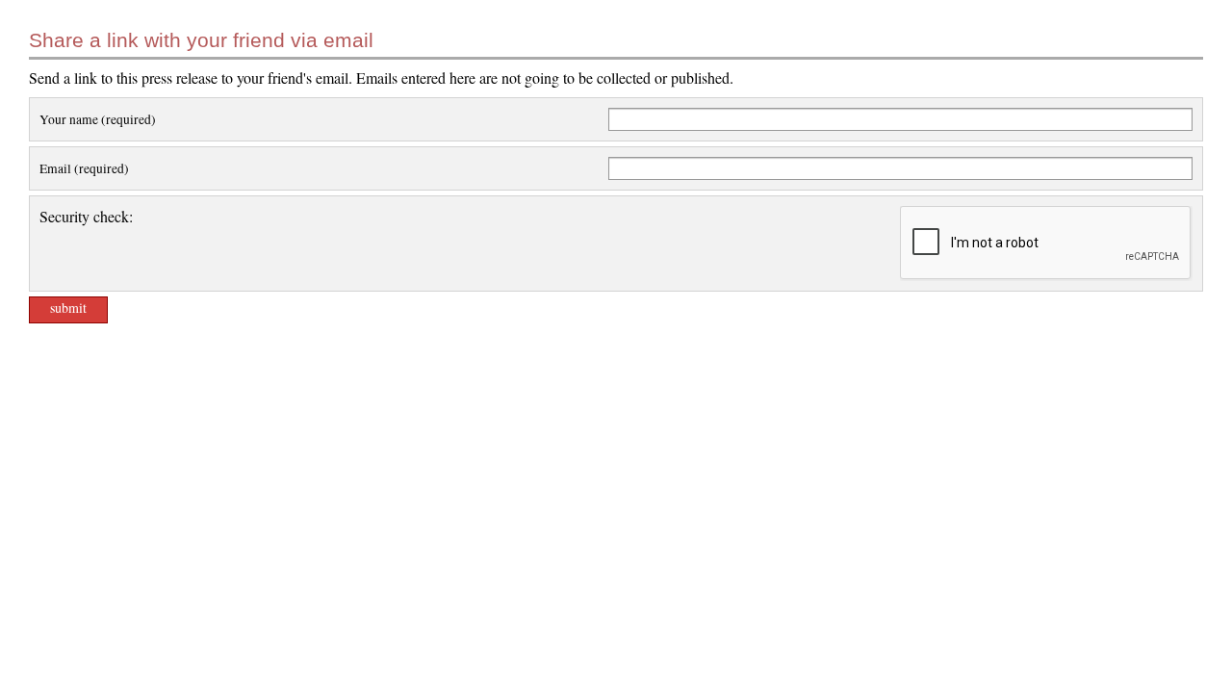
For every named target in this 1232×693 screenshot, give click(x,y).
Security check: (86, 216)
